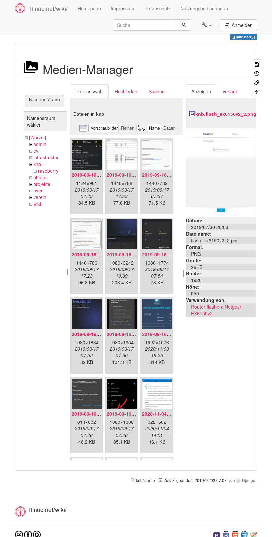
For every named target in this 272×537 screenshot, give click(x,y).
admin (40, 144)
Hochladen (126, 91)
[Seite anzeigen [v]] (256, 64)
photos (41, 177)
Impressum (122, 8)
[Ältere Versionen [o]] (256, 73)
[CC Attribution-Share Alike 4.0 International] (28, 534)
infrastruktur (46, 157)
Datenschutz (157, 8)
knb (37, 164)
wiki (37, 203)
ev (36, 150)
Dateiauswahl (89, 91)
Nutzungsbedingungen (204, 8)
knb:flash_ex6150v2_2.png (225, 114)
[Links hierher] (256, 82)
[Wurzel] (37, 137)
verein (40, 197)
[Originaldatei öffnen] (221, 171)
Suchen (157, 91)
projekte (42, 184)
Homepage (89, 8)
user (38, 190)
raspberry (48, 170)
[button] (206, 25)
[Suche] (184, 25)
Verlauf (229, 91)
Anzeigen (201, 91)
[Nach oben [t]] (256, 91)
